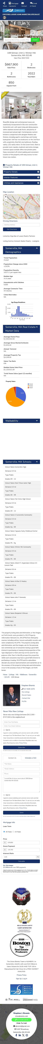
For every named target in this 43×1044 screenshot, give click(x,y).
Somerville (32, 674)
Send (21, 812)
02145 (7, 677)
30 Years (8, 832)
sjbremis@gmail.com (22, 1026)
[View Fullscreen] (5, 204)
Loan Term (7, 826)
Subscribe (21, 747)
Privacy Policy (23, 743)
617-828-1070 (29, 689)
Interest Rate (8, 853)
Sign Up (19, 979)
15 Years (17, 832)
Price (5, 839)
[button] (35, 40)
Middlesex (23, 674)
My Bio (24, 701)
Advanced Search (13, 43)
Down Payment (9, 846)
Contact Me (26, 698)
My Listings (26, 692)
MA (17, 674)
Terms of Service (30, 816)
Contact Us (12, 758)
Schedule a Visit (30, 758)
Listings (11, 674)
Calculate (21, 861)
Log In (25, 979)
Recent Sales (26, 695)
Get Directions (12, 229)
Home (5, 674)
